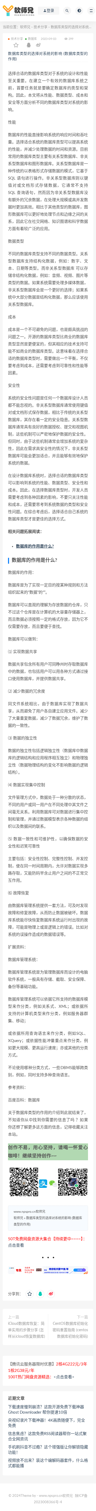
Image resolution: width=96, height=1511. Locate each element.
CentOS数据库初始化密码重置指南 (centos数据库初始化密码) (70, 1330)
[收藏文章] (16, 45)
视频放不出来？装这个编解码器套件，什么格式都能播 (48, 1463)
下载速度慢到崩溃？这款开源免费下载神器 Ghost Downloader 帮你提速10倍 (46, 1409)
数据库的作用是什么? (35, 546)
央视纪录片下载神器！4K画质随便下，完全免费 (46, 1423)
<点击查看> (64, 1377)
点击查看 (16, 1245)
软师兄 (25, 27)
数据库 (32, 38)
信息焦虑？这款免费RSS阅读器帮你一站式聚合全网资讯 (47, 1436)
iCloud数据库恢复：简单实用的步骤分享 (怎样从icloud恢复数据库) (26, 1330)
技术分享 (40, 27)
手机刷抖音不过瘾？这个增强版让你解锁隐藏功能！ (48, 1450)
